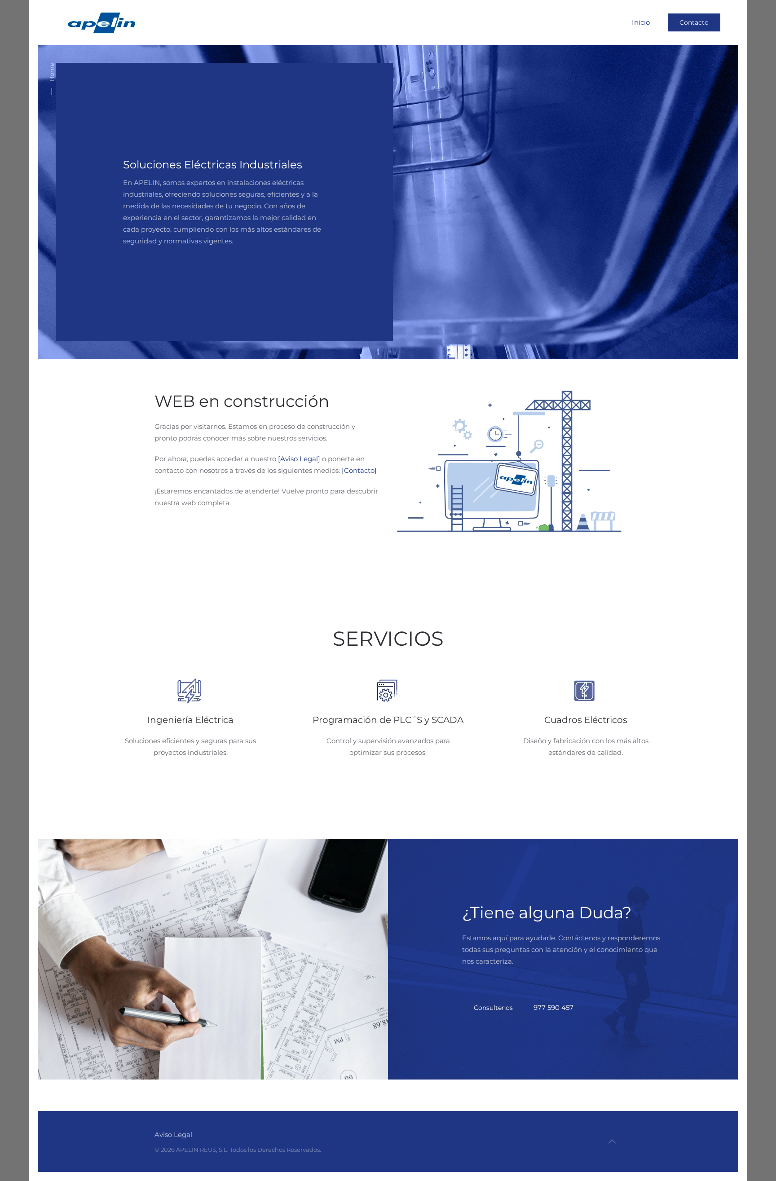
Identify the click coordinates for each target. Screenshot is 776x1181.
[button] (612, 1141)
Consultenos (493, 1008)
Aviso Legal (173, 1134)
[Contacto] (359, 470)
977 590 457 (553, 1007)
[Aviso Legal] (299, 458)
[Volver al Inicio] (101, 22)
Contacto (694, 22)
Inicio (641, 22)
